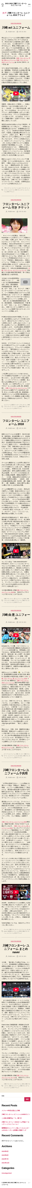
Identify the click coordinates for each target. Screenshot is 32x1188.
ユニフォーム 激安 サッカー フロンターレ (15, 404)
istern (13, 31)
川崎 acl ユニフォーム (16, 27)
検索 (3, 1096)
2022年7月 (5, 1159)
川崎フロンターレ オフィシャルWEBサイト (16, 1114)
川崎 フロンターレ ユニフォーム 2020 (14, 822)
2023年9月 (5, 1151)
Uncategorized (16, 23)
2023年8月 (5, 1155)
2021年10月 (5, 1163)
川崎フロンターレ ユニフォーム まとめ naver (16, 949)
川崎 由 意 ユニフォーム (16, 616)
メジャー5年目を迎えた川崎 (11, 1110)
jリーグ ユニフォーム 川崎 (11, 754)
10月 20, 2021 (22, 31)
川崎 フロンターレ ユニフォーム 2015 (14, 1084)
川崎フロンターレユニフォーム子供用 (16, 771)
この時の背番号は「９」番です (12, 1118)
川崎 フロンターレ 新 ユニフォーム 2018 (15, 598)
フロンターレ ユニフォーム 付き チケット (16, 205)
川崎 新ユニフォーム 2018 (14, 931)
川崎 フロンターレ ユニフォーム (16, 388)
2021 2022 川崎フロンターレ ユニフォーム (16, 4)
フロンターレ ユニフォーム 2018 (16, 422)
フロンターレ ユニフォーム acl (12, 188)
